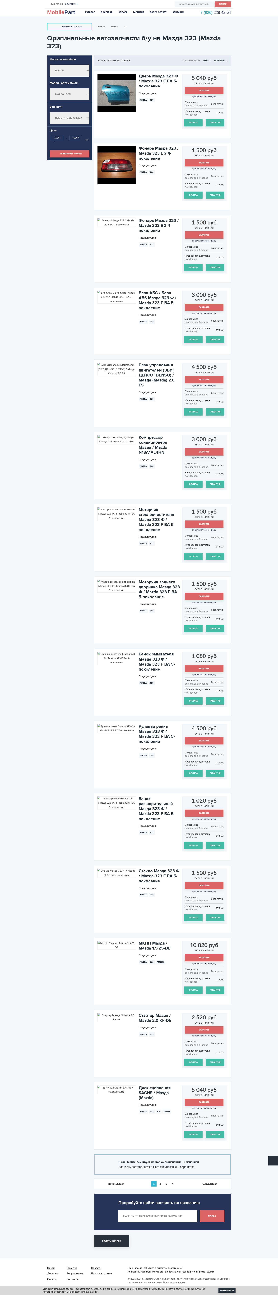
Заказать (204, 90)
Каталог (90, 12)
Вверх (273, 1160)
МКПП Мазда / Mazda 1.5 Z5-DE (155, 946)
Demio (167, 1112)
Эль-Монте (70, 4)
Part (61, 12)
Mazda (114, 27)
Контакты (178, 12)
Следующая (209, 1184)
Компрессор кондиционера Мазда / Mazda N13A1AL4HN (153, 445)
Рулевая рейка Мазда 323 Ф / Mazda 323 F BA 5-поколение (157, 734)
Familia (160, 962)
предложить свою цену (204, 96)
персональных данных (86, 1292)
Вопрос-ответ (158, 12)
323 (125, 27)
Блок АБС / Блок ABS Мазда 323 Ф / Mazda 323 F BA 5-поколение (157, 300)
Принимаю (227, 1290)
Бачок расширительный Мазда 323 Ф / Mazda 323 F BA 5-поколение (157, 808)
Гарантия (138, 12)
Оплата (122, 12)
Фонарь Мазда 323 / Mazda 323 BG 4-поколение (159, 153)
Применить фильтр (71, 153)
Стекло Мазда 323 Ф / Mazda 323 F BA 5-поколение (159, 875)
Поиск (223, 4)
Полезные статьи (101, 1273)
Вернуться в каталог (72, 27)
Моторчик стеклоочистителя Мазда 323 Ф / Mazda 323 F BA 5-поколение (157, 519)
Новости (96, 1268)
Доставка (106, 12)
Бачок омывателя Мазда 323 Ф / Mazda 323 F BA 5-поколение (157, 662)
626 (158, 1112)
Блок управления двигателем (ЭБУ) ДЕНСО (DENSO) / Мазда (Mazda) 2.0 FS (157, 375)
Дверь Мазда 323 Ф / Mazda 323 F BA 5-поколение (158, 81)
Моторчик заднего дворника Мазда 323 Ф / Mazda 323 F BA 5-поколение (159, 589)
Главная (101, 27)
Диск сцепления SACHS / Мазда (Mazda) (155, 1092)
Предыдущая (116, 1184)
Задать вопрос (111, 1241)
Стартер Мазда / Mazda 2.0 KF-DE (155, 1018)
